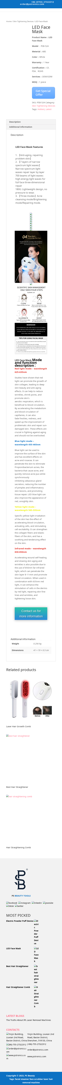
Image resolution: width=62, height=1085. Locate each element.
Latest (48, 109)
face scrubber (36, 1079)
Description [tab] (15, 121)
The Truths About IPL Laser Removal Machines (28, 1020)
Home (9, 21)
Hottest (41, 109)
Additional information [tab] (20, 126)
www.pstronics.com (36, 1056)
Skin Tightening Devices (23, 21)
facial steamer (22, 1079)
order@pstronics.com (37, 1049)
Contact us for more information (31, 613)
